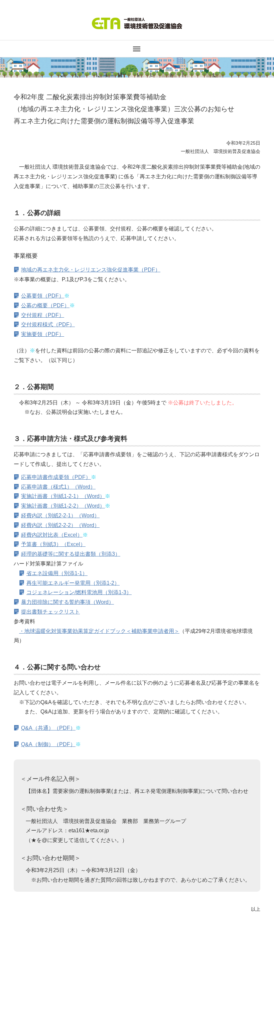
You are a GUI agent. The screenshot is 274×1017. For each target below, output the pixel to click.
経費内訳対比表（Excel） (52, 535)
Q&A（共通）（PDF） (48, 728)
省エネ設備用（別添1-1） (57, 573)
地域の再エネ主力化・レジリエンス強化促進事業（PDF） (90, 270)
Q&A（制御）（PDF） (48, 744)
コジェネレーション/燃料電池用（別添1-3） (79, 592)
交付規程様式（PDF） (48, 324)
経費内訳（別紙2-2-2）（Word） (60, 525)
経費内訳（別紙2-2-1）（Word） (60, 515)
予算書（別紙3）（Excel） (53, 544)
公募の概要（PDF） (45, 305)
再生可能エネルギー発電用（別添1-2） (73, 583)
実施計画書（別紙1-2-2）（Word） (63, 506)
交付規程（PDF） (42, 315)
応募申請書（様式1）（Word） (58, 487)
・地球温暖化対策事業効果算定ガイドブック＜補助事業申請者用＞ (99, 631)
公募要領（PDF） (42, 296)
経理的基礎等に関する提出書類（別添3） (70, 554)
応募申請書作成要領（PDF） (56, 477)
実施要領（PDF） (42, 334)
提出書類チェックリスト (50, 612)
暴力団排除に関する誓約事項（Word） (67, 602)
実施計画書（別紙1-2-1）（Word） (63, 496)
